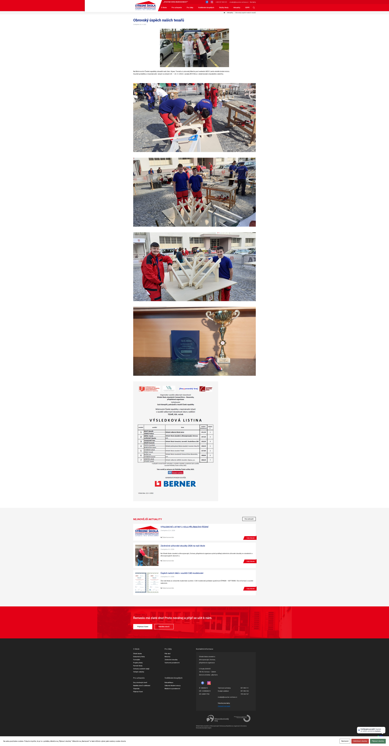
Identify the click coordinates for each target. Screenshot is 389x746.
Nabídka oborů (164, 627)
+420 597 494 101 (221, 2)
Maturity (167, 657)
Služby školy (223, 8)
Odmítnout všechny (360, 741)
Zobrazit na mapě (224, 706)
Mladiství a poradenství (172, 689)
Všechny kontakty (224, 703)
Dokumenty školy (139, 657)
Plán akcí (167, 653)
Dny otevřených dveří (140, 682)
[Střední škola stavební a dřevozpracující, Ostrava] (145, 6)
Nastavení (344, 741)
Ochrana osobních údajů (141, 669)
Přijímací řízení (142, 627)
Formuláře (136, 660)
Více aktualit (249, 519)
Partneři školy (137, 666)
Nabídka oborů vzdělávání (141, 685)
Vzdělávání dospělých (206, 8)
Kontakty (253, 2)
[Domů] (224, 12)
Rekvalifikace (169, 682)
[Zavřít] (383, 729)
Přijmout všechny (378, 741)
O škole (164, 8)
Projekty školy (138, 663)
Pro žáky (190, 8)
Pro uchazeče (177, 8)
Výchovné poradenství (172, 663)
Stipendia (136, 689)
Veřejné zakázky (138, 672)
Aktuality (236, 8)
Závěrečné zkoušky (171, 660)
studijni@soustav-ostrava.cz (239, 2)
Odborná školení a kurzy (173, 685)
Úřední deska (137, 653)
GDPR (247, 8)
